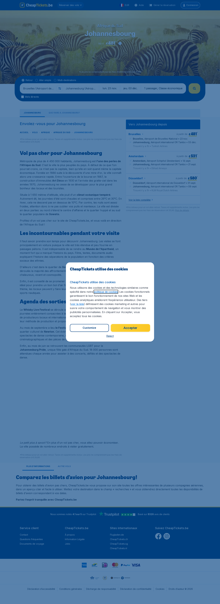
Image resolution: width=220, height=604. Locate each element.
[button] (110, 336)
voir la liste (77, 304)
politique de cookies (106, 291)
